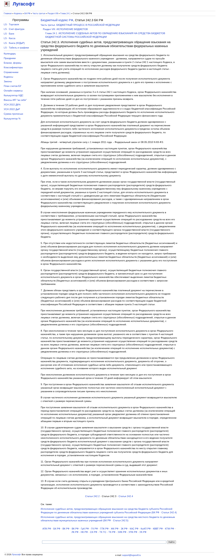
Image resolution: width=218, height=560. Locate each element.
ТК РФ (111, 532)
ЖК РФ (115, 528)
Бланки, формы (12, 63)
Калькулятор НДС (13, 95)
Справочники (11, 72)
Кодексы (18, 13)
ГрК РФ (85, 528)
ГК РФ (94, 528)
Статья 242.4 (126, 496)
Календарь (10, 53)
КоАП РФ (146, 528)
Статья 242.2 (92, 496)
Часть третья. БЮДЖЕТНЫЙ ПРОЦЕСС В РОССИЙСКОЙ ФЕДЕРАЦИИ (80, 25)
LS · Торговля (11, 24)
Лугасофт (16, 554)
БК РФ (27, 13)
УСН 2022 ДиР (12, 109)
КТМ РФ (169, 528)
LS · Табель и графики (16, 47)
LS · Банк (9, 33)
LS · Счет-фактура (14, 29)
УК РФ (142, 532)
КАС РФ (134, 528)
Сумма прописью (13, 114)
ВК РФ (66, 528)
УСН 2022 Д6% (12, 104)
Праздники (10, 58)
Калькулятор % (12, 118)
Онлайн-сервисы (13, 90)
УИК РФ (122, 532)
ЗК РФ (124, 528)
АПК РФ (46, 528)
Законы (8, 81)
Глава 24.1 (65, 13)
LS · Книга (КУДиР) (14, 43)
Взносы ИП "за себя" (15, 100)
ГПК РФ (104, 528)
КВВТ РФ (158, 528)
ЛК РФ (75, 532)
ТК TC (102, 532)
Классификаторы (13, 67)
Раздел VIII (53, 13)
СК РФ (93, 532)
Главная (8, 13)
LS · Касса (9, 38)
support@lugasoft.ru (131, 555)
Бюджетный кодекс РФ (57, 20)
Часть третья (39, 13)
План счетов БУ (12, 86)
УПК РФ (133, 532)
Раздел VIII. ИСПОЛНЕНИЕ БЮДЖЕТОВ (65, 29)
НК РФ (84, 532)
